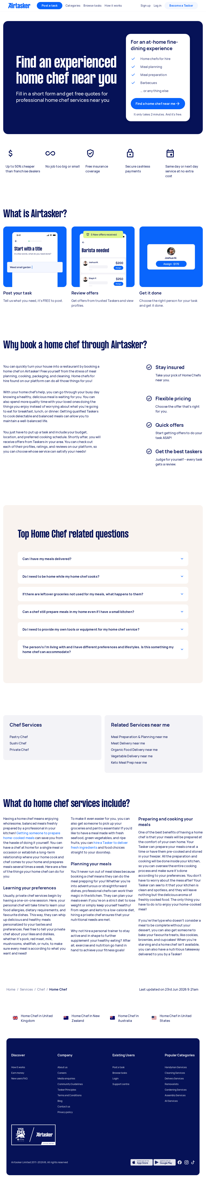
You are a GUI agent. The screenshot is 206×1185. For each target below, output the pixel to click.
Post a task (50, 5)
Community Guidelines (70, 1084)
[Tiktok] (193, 1162)
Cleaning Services (175, 1073)
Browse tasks (119, 1073)
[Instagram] (186, 1162)
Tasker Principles (67, 1089)
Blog (60, 1101)
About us (62, 1067)
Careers (62, 1073)
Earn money (17, 1073)
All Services (171, 1101)
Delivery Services (174, 1078)
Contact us (64, 1106)
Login (115, 1078)
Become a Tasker (181, 5)
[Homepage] (19, 5)
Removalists (171, 1084)
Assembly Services (175, 1095)
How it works (18, 1067)
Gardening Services (175, 1089)
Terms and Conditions (69, 1095)
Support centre (120, 1084)
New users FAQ (19, 1078)
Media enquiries (66, 1078)
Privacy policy (65, 1112)
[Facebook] (179, 1162)
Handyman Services (176, 1067)
